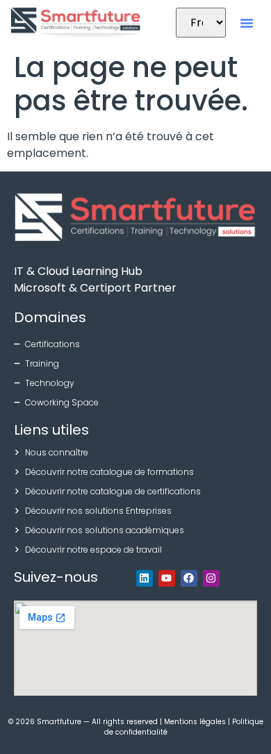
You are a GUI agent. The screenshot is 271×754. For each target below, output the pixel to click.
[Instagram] (211, 578)
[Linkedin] (144, 578)
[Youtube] (166, 578)
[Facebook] (189, 578)
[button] (246, 22)
